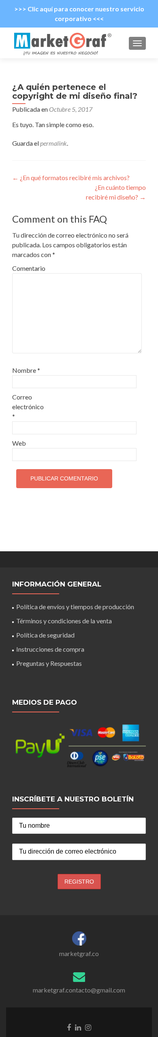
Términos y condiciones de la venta (64, 621)
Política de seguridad (45, 635)
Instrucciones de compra (50, 649)
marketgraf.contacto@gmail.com (79, 990)
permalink (53, 143)
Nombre (26, 370)
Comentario (28, 268)
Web (19, 443)
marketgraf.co (79, 953)
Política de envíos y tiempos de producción (75, 606)
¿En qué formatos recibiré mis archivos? (71, 177)
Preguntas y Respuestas (49, 663)
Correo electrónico (28, 406)
